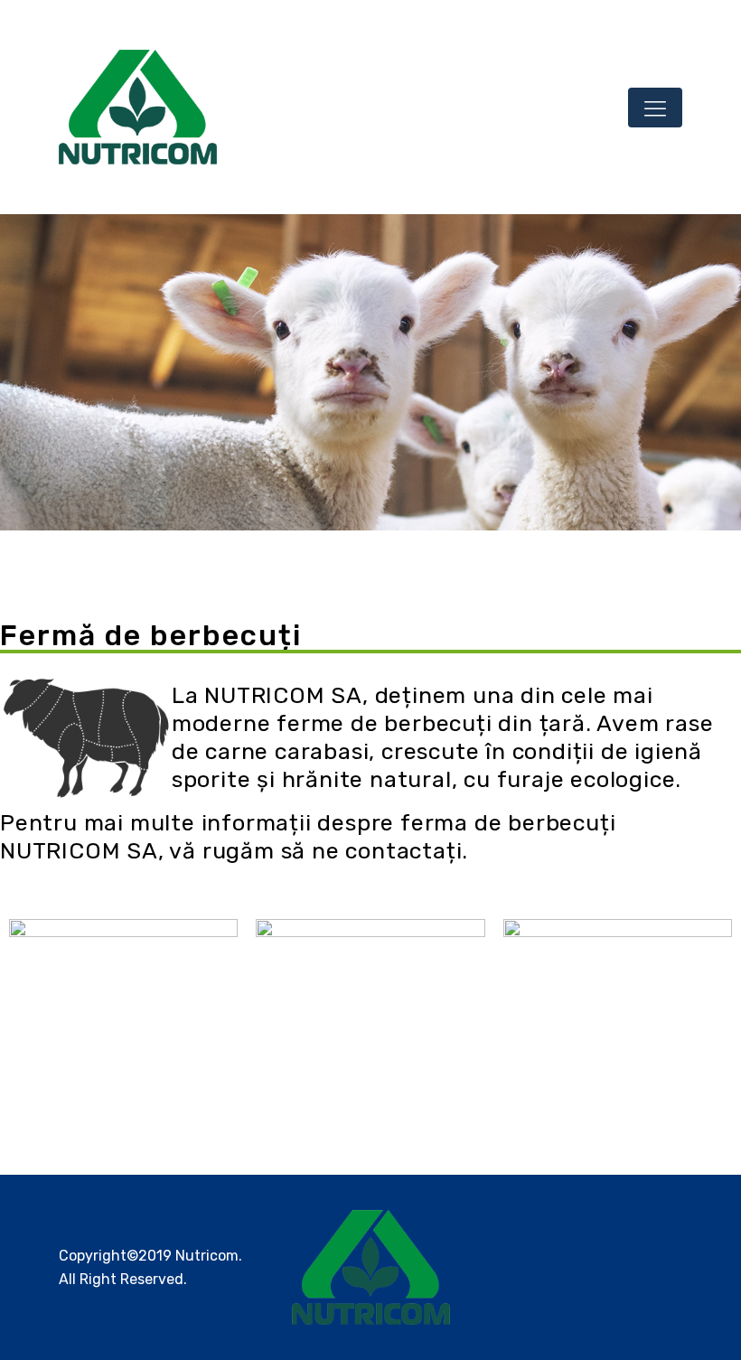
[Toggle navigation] (655, 107)
